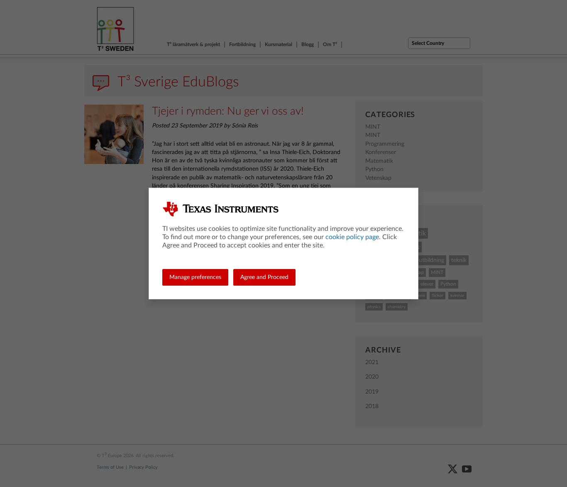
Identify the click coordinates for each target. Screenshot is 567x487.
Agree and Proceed (264, 277)
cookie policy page (352, 237)
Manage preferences (195, 277)
